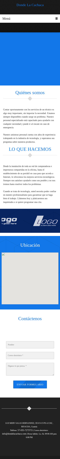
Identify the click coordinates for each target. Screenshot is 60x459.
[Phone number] (4, 27)
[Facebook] (35, 447)
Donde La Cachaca (30, 5)
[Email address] (8, 27)
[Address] (36, 330)
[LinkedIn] (42, 447)
